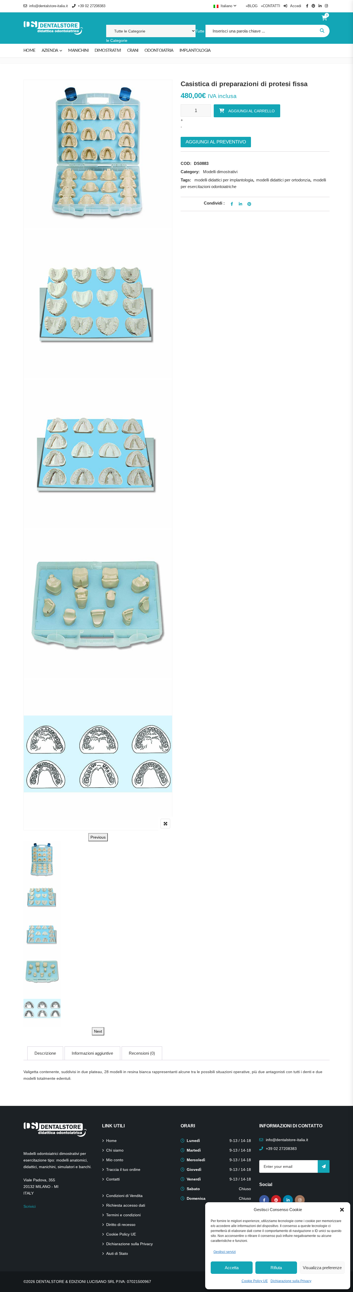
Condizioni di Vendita (124, 1195)
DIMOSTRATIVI (108, 50)
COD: (186, 163)
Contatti (113, 1179)
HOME (29, 50)
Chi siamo (115, 1150)
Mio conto (114, 1160)
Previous (98, 837)
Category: (190, 171)
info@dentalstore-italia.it (48, 6)
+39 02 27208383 (91, 6)
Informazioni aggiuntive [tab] (92, 1053)
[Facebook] (264, 1200)
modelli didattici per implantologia (223, 180)
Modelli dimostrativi (220, 171)
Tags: (186, 180)
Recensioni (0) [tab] (142, 1053)
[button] (342, 1209)
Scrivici (29, 1206)
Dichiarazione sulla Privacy (291, 1281)
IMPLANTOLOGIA (195, 50)
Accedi (295, 6)
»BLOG (252, 6)
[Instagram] (300, 1200)
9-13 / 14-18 (240, 1140)
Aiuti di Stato (117, 1253)
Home (111, 1140)
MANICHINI (78, 50)
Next (98, 1031)
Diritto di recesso (120, 1224)
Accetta (232, 1267)
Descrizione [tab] (45, 1053)
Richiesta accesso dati (125, 1205)
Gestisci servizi (224, 1252)
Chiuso (245, 1189)
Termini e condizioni (123, 1215)
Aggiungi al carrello (251, 111)
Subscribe (324, 1166)
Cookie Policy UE (255, 1281)
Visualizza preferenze (322, 1267)
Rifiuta (276, 1267)
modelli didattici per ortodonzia (283, 180)
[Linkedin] (288, 1200)
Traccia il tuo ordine (123, 1169)
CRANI (132, 50)
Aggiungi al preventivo (216, 142)
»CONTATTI (270, 6)
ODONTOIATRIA (159, 50)
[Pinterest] (276, 1200)
